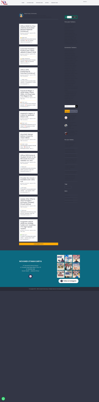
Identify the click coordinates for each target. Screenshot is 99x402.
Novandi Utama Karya (43, 288)
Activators (25, 119)
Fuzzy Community (25, 33)
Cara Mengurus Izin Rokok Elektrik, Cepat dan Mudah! (73, 132)
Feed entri (67, 196)
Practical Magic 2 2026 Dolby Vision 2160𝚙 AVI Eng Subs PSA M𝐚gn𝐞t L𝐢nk (27, 93)
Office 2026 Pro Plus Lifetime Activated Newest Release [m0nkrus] (27, 28)
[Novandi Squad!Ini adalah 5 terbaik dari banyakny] (68, 266)
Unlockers (25, 55)
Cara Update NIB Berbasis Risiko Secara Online (72, 117)
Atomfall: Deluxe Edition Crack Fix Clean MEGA (26, 136)
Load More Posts (38, 244)
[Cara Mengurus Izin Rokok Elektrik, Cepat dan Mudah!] (66, 132)
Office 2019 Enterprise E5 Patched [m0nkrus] (27, 71)
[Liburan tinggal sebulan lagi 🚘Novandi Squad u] (68, 258)
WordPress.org (69, 201)
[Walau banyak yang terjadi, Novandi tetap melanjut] (76, 266)
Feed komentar (69, 198)
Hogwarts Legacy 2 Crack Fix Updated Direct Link (27, 115)
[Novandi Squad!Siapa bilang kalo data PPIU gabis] (76, 274)
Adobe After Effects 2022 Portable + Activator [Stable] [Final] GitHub (27, 201)
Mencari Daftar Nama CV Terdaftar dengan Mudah (72, 124)
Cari (66, 17)
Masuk (66, 193)
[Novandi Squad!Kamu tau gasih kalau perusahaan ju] (76, 258)
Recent (72, 111)
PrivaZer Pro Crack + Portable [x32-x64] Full (28, 179)
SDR (24, 98)
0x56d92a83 (68, 187)
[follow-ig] (68, 279)
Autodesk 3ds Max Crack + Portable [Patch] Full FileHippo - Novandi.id (71, 93)
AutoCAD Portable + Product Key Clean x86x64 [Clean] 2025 (28, 50)
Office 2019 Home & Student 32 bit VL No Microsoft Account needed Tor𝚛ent (28, 158)
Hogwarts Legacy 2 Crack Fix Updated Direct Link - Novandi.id (71, 62)
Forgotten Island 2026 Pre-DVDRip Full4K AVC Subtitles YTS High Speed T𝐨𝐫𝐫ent (28, 225)
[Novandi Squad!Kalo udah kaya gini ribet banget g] (60, 266)
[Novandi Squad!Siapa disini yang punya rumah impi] (60, 274)
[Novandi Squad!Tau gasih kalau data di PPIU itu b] (68, 274)
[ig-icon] (30, 274)
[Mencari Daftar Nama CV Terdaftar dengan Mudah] (66, 125)
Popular (67, 111)
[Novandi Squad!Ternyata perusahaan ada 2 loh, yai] (60, 258)
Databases (25, 34)
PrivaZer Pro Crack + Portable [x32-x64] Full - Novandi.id (71, 70)
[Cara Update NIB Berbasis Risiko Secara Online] (66, 117)
